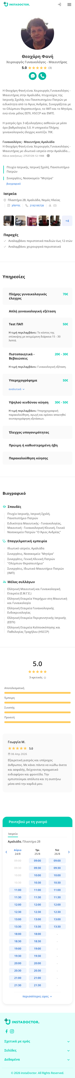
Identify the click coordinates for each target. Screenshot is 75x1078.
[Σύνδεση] (59, 5)
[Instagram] (12, 1031)
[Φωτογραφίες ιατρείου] (9, 221)
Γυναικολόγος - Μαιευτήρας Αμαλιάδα (28, 142)
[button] (69, 852)
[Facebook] (6, 1031)
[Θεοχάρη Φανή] (48, 156)
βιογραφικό (13, 183)
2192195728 (37, 205)
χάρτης (16, 205)
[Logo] (16, 5)
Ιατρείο (13, 833)
